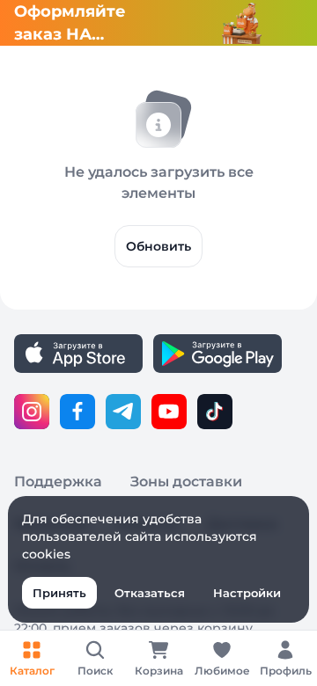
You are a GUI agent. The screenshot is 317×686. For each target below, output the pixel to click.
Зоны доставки (186, 481)
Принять (59, 593)
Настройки (247, 593)
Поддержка (58, 481)
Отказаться (149, 593)
